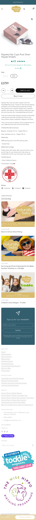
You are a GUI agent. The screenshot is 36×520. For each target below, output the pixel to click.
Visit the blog (6, 198)
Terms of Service (6, 356)
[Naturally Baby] (16, 9)
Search (3, 352)
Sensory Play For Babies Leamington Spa (14, 395)
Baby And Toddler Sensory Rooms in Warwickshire (17, 405)
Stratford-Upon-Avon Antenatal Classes (14, 383)
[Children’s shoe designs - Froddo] (18, 285)
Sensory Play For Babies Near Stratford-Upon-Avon (17, 398)
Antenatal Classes (7, 361)
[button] (33, 9)
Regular (5, 76)
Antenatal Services (7, 363)
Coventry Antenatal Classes (10, 385)
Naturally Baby (17, 514)
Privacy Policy (5, 370)
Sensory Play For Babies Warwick (11, 393)
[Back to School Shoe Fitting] (18, 214)
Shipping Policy (6, 354)
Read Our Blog (6, 368)
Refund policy (5, 359)
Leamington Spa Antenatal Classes (12, 378)
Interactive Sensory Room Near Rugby (13, 402)
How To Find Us (18, 2)
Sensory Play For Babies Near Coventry (13, 400)
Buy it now (18, 96)
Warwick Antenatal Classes (9, 380)
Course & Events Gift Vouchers (10, 366)
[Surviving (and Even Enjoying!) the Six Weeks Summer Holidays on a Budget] (18, 248)
